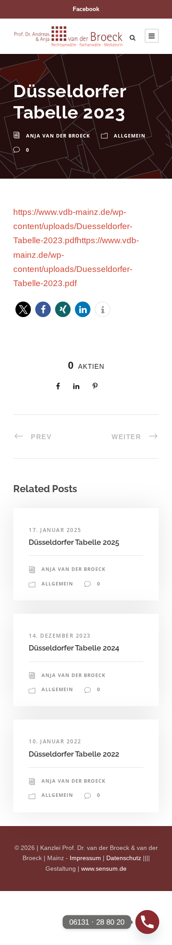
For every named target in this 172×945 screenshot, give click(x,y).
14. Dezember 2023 (60, 635)
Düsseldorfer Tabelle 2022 (74, 754)
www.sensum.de (104, 868)
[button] (23, 309)
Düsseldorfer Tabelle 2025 (74, 542)
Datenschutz (123, 857)
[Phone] (147, 922)
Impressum (85, 857)
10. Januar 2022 (55, 741)
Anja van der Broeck (58, 135)
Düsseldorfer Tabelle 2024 (74, 647)
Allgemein (130, 135)
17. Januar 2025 (55, 530)
